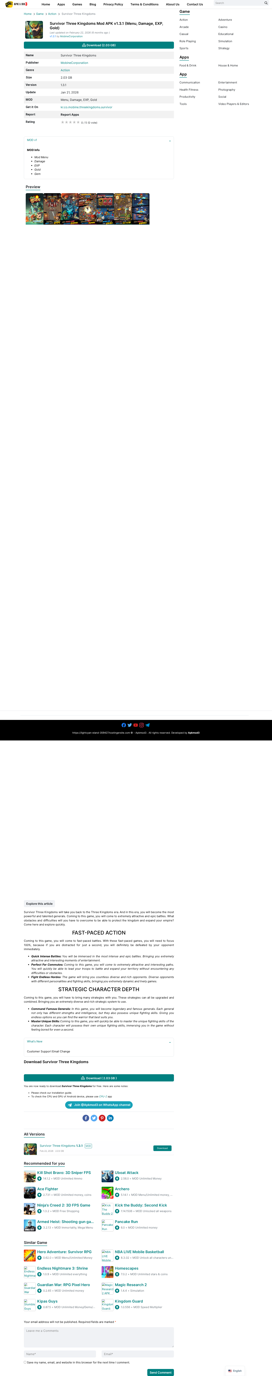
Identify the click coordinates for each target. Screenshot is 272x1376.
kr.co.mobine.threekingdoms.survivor (86, 107)
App (183, 74)
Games (77, 4)
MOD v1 (32, 140)
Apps (61, 4)
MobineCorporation (71, 36)
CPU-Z (103, 1096)
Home (46, 4)
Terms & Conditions (144, 4)
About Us (172, 4)
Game (40, 14)
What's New (34, 1041)
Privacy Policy (113, 4)
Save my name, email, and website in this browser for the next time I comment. (78, 1362)
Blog (93, 4)
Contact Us (195, 4)
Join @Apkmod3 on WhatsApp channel (101, 1105)
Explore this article (39, 903)
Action (52, 14)
